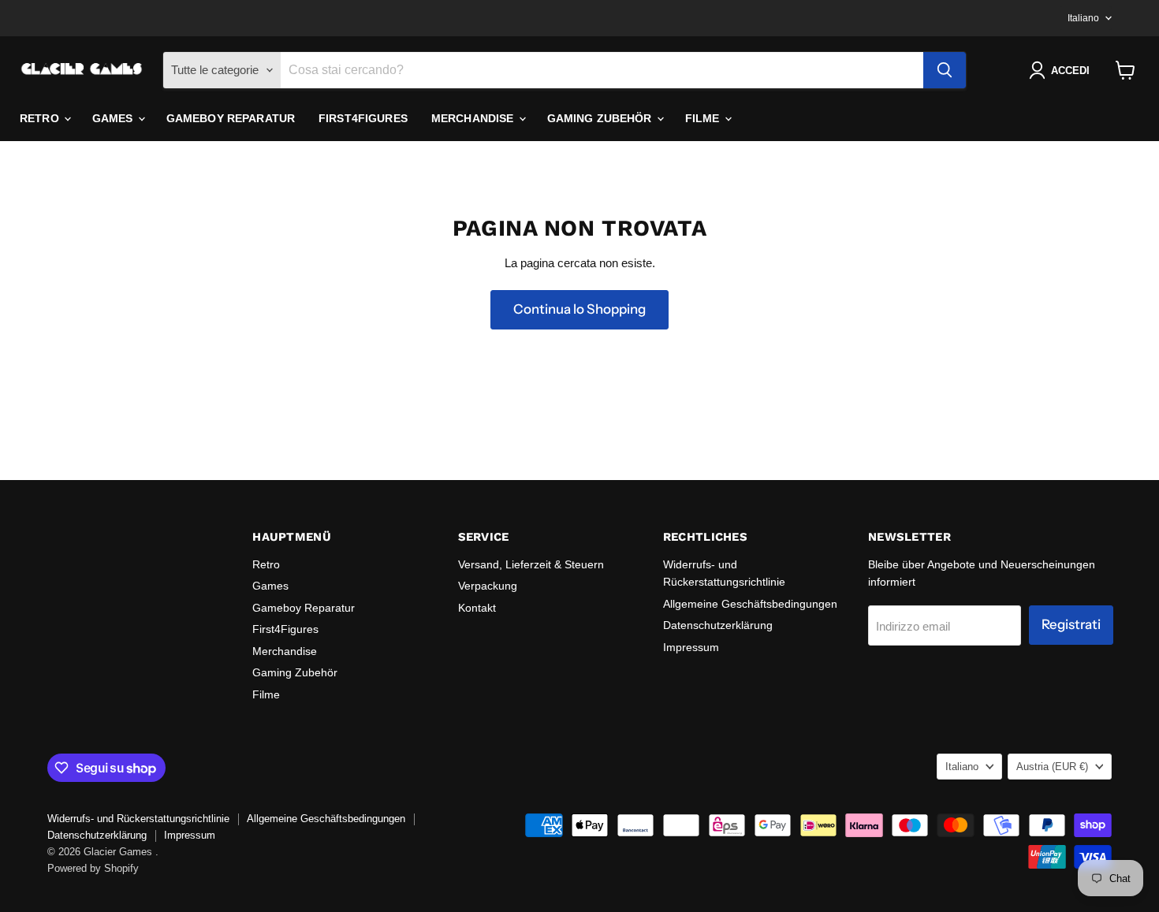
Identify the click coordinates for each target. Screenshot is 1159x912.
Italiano (1083, 18)
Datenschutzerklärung (718, 625)
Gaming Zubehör (601, 118)
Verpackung (487, 585)
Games (114, 118)
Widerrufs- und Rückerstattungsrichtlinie (138, 819)
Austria (1052, 766)
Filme (704, 118)
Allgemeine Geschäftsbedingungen (750, 603)
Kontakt (477, 607)
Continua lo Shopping (579, 309)
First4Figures (363, 118)
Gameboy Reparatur (230, 118)
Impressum (691, 647)
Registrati (1071, 624)
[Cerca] (944, 70)
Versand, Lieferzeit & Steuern (531, 564)
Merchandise (474, 118)
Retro (41, 118)
